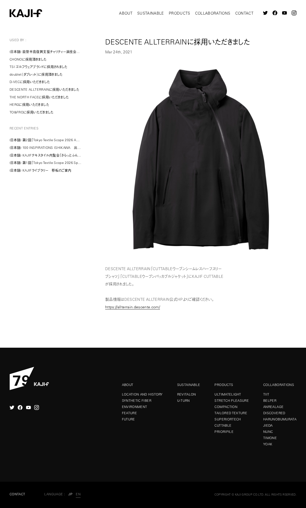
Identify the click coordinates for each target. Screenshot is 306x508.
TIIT (266, 394)
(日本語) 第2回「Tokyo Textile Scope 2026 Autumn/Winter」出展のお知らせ (45, 140)
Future (128, 419)
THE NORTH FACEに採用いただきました (39, 97)
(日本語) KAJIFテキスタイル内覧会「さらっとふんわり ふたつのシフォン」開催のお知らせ (45, 155)
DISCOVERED (274, 413)
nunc (268, 432)
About (125, 13)
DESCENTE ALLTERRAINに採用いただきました (44, 89)
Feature (129, 413)
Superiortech (227, 419)
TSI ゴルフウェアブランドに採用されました (38, 67)
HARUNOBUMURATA (279, 419)
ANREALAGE (273, 407)
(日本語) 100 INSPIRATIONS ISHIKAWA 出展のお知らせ (45, 147)
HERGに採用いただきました (29, 104)
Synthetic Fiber (136, 400)
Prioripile (224, 432)
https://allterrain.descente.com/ (132, 307)
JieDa (268, 425)
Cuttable (222, 425)
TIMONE (270, 438)
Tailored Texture (230, 413)
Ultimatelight (227, 394)
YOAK (267, 444)
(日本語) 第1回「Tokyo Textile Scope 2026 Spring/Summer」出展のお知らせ (45, 163)
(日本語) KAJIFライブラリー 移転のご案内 (40, 170)
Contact (244, 13)
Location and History (142, 394)
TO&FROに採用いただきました (32, 112)
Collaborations (212, 13)
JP (70, 494)
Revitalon (186, 394)
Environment (134, 407)
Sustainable (150, 13)
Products (179, 13)
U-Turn (183, 400)
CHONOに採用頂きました (28, 59)
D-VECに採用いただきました (30, 82)
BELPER (269, 400)
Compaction (225, 407)
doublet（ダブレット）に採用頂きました (36, 74)
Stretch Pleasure (231, 400)
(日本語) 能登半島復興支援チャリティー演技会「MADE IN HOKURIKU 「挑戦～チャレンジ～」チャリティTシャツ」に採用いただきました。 (45, 52)
